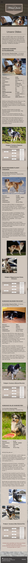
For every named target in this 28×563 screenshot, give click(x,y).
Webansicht (24, 559)
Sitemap (10, 558)
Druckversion (6, 558)
